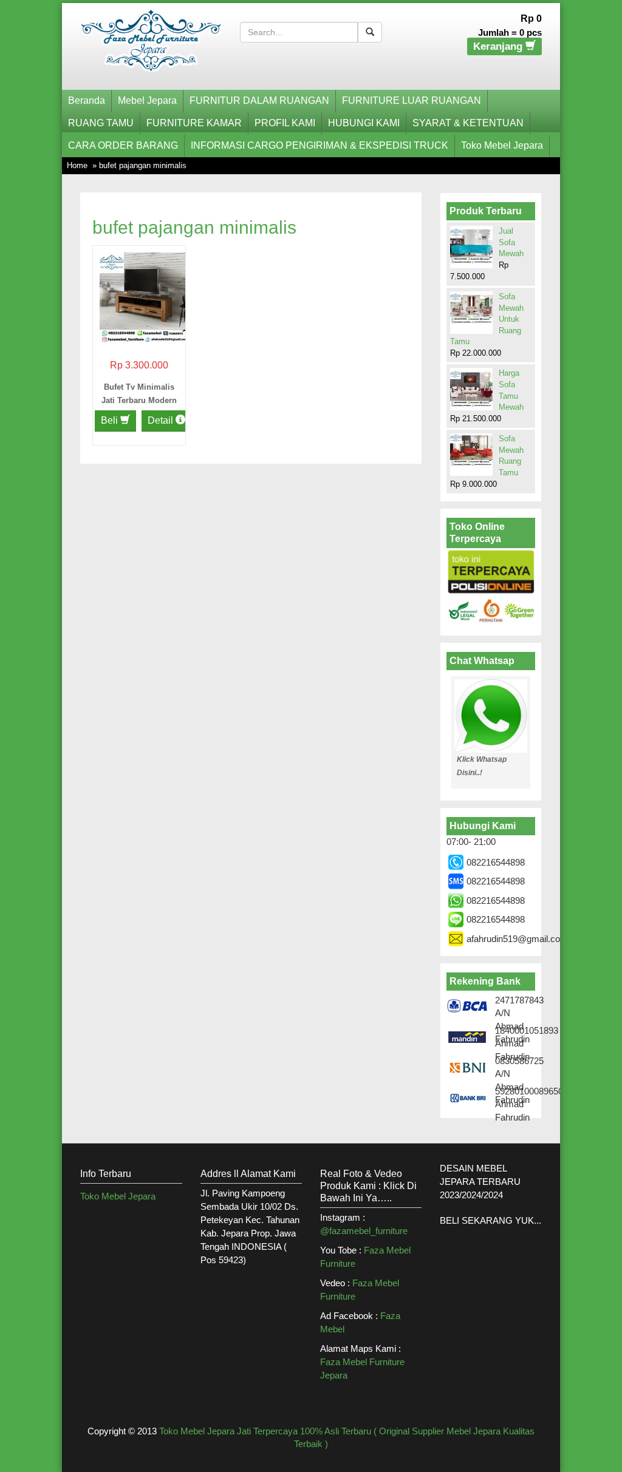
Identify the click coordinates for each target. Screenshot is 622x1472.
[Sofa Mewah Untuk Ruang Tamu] (471, 307)
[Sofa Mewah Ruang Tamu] (471, 449)
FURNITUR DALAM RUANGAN (259, 100)
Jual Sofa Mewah (511, 242)
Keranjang (499, 46)
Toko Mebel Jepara (502, 145)
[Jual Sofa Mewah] (471, 245)
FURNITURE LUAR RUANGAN (411, 100)
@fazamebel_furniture (364, 1231)
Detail (162, 420)
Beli (110, 420)
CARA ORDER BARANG (123, 145)
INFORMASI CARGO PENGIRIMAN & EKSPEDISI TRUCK (319, 145)
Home (77, 165)
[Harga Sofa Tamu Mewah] (471, 388)
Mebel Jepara (147, 100)
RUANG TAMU (101, 123)
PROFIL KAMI (285, 123)
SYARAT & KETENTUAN (468, 123)
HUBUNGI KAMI (364, 123)
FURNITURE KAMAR (194, 123)
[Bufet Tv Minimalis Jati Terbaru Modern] (145, 296)
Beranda (86, 100)
